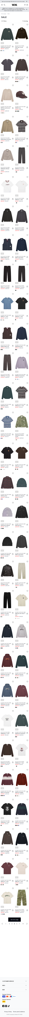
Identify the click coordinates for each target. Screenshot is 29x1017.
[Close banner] (27, 1)
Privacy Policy (8, 1011)
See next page (14, 919)
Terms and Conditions (19, 1011)
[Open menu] (1, 4)
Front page (3, 13)
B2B (3, 989)
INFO (3, 985)
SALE (8, 13)
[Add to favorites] (13, 24)
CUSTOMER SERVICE (8, 981)
